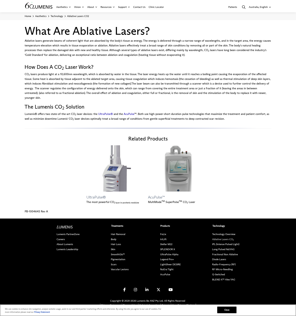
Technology (57, 16)
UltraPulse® (105, 114)
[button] (244, 7)
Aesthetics (62, 7)
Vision (77, 7)
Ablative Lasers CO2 (78, 16)
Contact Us (139, 7)
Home (28, 16)
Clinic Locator (156, 7)
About (90, 7)
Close (227, 309)
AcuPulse (129, 114)
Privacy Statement (42, 312)
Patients (232, 7)
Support (122, 7)
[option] (117, 174)
